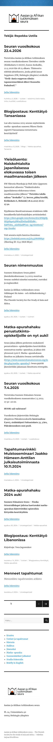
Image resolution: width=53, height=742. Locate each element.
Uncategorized (27, 255)
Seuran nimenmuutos (23, 265)
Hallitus (10, 646)
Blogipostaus (34, 560)
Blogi (23, 146)
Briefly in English (15, 663)
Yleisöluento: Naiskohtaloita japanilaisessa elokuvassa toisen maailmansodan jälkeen (25, 168)
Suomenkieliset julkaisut (19, 656)
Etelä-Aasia (40, 99)
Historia (10, 642)
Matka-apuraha (14, 652)
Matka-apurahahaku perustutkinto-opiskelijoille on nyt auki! (26, 331)
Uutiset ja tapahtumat (17, 639)
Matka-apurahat (34, 146)
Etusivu (10, 635)
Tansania (7, 149)
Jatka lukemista (11, 92)
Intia (6, 101)
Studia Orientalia (15, 659)
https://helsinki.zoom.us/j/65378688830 (24, 238)
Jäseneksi (11, 649)
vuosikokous (21, 101)
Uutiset (23, 99)
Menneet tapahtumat (23, 573)
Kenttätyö (44, 560)
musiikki (12, 101)
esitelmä (31, 99)
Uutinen (30, 317)
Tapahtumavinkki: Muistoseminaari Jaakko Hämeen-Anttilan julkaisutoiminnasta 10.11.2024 (25, 457)
